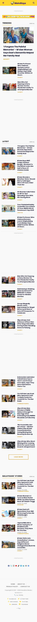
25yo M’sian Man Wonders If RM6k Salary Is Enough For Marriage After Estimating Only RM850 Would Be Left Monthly (26, 413)
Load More (18, 457)
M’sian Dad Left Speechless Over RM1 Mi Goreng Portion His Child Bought (25, 512)
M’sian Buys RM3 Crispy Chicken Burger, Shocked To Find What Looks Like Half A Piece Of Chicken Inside (25, 165)
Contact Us (25, 587)
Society (6, 59)
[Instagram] (13, 566)
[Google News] (28, 566)
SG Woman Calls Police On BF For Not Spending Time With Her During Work (26, 194)
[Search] (33, 3)
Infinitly (20, 595)
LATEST (5, 141)
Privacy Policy (12, 587)
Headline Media (26, 590)
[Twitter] (11, 566)
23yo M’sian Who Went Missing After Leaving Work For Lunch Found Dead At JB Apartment (26, 444)
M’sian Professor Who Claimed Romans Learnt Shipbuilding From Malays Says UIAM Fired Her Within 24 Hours (25, 69)
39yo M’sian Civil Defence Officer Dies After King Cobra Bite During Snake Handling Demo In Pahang (26, 324)
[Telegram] (21, 566)
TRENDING (7, 23)
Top (19, 608)
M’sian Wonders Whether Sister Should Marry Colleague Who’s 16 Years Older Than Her (26, 181)
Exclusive (20, 504)
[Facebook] (8, 566)
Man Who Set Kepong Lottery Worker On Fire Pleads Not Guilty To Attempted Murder (25, 86)
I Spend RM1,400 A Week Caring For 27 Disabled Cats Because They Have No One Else (25, 526)
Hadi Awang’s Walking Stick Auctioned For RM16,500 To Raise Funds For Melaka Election (25, 292)
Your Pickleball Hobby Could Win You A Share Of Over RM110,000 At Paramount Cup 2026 (26, 207)
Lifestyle (20, 212)
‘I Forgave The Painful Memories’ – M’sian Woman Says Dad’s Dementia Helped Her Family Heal (18, 51)
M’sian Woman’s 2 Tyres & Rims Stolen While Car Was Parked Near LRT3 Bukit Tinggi (26, 498)
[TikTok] (18, 566)
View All (31, 476)
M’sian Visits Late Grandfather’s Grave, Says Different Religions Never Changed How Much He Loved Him (26, 543)
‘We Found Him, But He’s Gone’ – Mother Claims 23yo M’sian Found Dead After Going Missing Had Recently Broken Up (25, 429)
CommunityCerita (23, 403)
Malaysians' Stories (12, 476)
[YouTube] (16, 566)
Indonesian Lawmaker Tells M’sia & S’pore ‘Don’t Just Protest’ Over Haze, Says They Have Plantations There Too (26, 381)
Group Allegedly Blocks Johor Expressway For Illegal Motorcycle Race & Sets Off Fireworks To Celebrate (25, 308)
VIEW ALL (31, 23)
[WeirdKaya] (18, 3)
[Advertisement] (18, 119)
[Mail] (26, 566)
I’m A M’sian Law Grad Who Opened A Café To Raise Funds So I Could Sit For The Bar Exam (25, 397)
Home (13, 584)
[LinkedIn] (23, 566)
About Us (21, 584)
